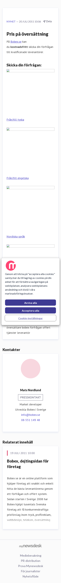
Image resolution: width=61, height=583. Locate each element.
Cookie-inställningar (30, 318)
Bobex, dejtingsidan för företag (28, 464)
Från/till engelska (18, 178)
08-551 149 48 (30, 420)
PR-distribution (30, 560)
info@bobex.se (30, 415)
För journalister (30, 571)
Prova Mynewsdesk (30, 566)
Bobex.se (15, 41)
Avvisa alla (30, 302)
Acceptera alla (30, 310)
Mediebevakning (30, 555)
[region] (30, 291)
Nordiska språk (16, 236)
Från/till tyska (15, 119)
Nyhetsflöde (30, 576)
